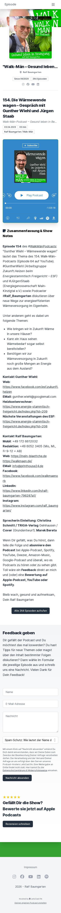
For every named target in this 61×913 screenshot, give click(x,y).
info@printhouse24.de (27, 466)
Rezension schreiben (18, 823)
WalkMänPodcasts (43, 246)
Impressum (30, 867)
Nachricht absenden (17, 777)
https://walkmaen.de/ (17, 461)
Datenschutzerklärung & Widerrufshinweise (25, 770)
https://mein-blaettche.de (29, 456)
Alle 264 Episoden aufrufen (30, 610)
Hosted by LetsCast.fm (30, 899)
